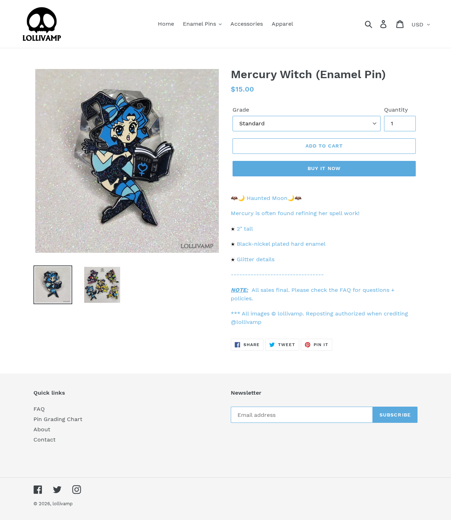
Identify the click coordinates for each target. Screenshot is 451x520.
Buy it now (324, 168)
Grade (241, 109)
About (41, 429)
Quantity (396, 109)
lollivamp (62, 503)
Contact (44, 439)
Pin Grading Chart (57, 419)
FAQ (39, 409)
